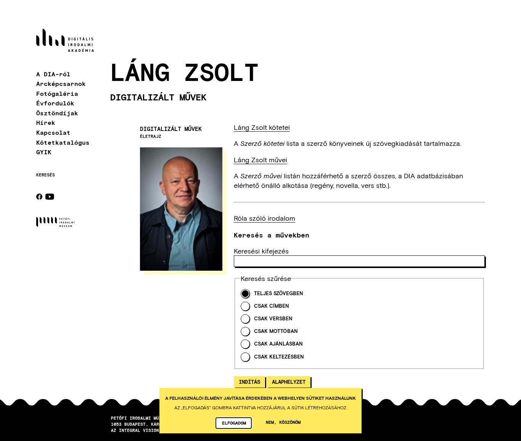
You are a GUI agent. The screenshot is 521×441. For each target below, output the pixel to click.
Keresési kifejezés (261, 251)
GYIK (43, 151)
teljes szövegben (278, 293)
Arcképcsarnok (61, 83)
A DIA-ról (53, 74)
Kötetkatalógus (63, 142)
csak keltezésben (279, 357)
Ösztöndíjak (57, 112)
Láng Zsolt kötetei (262, 127)
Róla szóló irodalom (264, 218)
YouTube (49, 197)
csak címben (271, 306)
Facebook (39, 197)
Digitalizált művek (171, 129)
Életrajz (150, 136)
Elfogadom (234, 422)
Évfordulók (55, 103)
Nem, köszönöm (283, 422)
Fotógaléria (57, 93)
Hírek (45, 122)
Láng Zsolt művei (260, 159)
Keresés (45, 175)
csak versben (273, 318)
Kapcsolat (53, 132)
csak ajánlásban (278, 344)
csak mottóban (276, 331)
